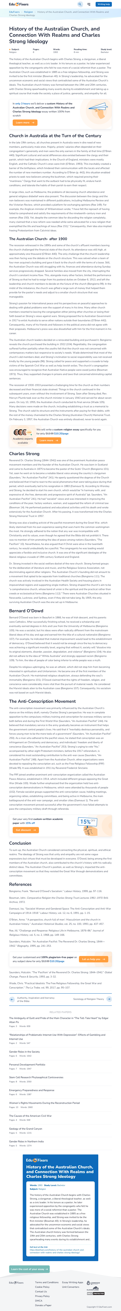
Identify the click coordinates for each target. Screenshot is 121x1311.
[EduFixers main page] (18, 4)
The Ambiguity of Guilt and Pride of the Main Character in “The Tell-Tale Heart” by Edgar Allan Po (58, 1020)
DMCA (38, 1300)
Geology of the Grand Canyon (25, 1128)
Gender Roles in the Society (24, 1051)
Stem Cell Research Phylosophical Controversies (36, 1077)
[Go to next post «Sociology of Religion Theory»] (88, 999)
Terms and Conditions (47, 1282)
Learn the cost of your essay (27, 1269)
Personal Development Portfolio (27, 1064)
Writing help (104, 4)
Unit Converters (70, 1287)
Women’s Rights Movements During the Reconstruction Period (44, 1103)
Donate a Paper (43, 1305)
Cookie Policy (42, 1287)
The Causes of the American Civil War (30, 1116)
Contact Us (41, 1291)
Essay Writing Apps (72, 1282)
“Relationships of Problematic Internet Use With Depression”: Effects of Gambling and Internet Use (57, 1037)
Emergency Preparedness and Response (31, 1090)
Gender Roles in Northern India (26, 1141)
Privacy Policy (42, 1296)
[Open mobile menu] (88, 4)
